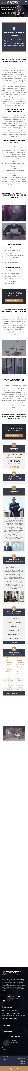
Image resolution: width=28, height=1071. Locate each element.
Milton (8, 676)
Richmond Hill (8, 685)
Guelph (8, 667)
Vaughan (19, 687)
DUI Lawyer (21, 45)
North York (19, 678)
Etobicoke (8, 664)
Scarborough (19, 685)
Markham (19, 673)
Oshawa (20, 680)
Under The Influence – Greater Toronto (13, 1016)
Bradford (19, 658)
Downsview (9, 662)
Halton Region (19, 667)
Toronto (9, 687)
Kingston (8, 671)
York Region (19, 689)
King (20, 669)
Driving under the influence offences (13, 67)
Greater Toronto (20, 664)
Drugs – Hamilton (7, 1021)
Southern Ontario (8, 680)
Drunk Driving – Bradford (9, 1010)
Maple (8, 673)
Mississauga (19, 676)
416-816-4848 (14, 12)
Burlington (19, 660)
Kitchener (19, 671)
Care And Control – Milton (9, 1018)
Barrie (8, 658)
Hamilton (8, 669)
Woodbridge (9, 689)
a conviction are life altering (13, 127)
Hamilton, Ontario (6, 398)
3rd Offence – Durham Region (10, 1013)
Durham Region (20, 662)
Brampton (8, 660)
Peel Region (9, 683)
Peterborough (19, 683)
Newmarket (9, 678)
